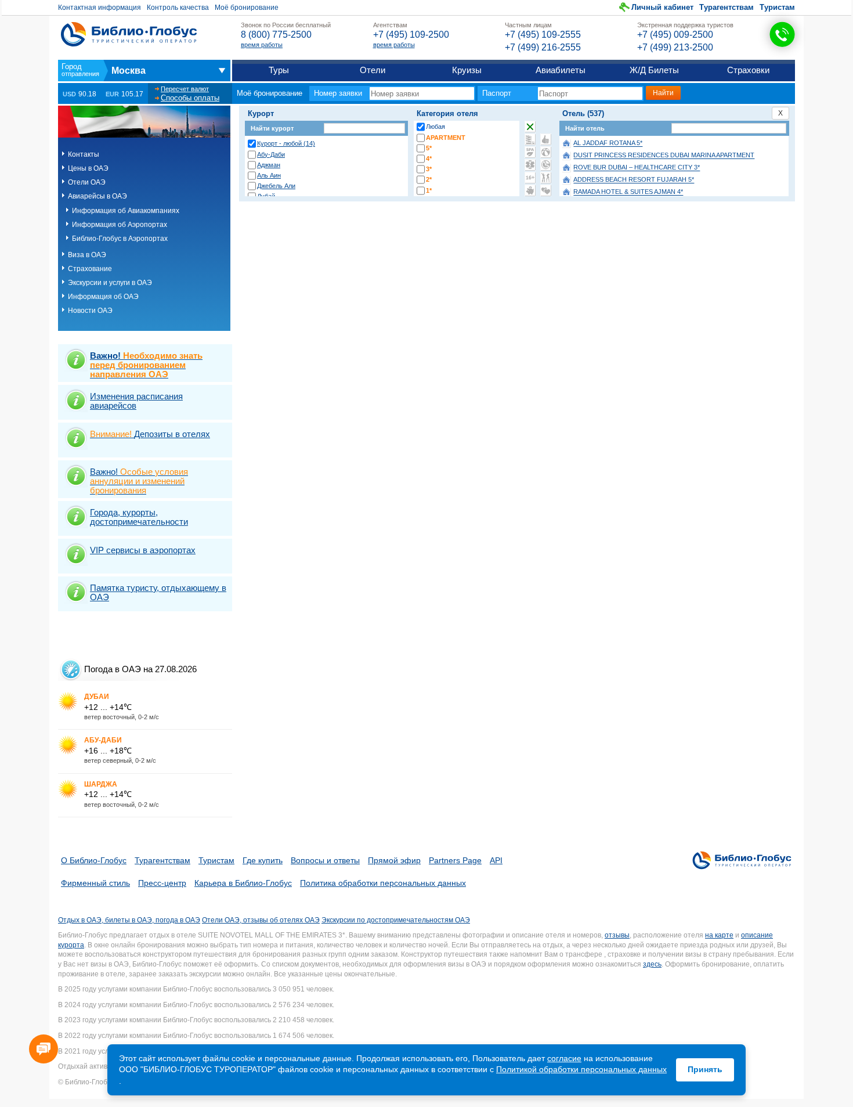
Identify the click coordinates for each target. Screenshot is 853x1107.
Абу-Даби (271, 154)
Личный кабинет (662, 7)
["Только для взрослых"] (530, 177)
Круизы (467, 70)
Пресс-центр (162, 883)
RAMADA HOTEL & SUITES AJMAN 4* (628, 192)
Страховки (748, 70)
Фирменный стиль (95, 883)
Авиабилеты (560, 70)
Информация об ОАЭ (103, 297)
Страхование (90, 269)
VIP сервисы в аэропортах (143, 550)
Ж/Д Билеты (654, 70)
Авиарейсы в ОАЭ (97, 196)
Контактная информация (99, 7)
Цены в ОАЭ (88, 168)
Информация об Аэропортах (119, 225)
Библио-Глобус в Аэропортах (120, 239)
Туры (279, 70)
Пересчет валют (185, 88)
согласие (564, 1058)
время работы (262, 44)
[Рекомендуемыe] (545, 139)
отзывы (617, 935)
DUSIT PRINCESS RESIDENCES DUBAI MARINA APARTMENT (663, 155)
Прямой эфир (394, 860)
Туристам (777, 7)
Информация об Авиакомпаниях (125, 211)
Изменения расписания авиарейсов (136, 400)
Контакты (83, 154)
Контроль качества (178, 7)
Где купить (263, 860)
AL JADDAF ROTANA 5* (607, 143)
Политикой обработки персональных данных (581, 1069)
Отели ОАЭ (87, 182)
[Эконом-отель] (530, 190)
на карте (719, 935)
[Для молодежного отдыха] (545, 177)
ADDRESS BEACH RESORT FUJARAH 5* (633, 179)
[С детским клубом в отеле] (545, 152)
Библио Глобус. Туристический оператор (129, 34)
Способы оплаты (190, 97)
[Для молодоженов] (545, 190)
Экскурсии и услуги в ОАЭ (110, 283)
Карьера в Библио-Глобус (243, 883)
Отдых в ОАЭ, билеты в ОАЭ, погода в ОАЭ (129, 920)
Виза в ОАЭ (87, 255)
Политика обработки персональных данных (383, 883)
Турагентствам (726, 7)
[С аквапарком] (530, 139)
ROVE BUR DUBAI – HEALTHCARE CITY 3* (636, 167)
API (496, 860)
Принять (705, 1069)
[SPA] (530, 152)
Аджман (268, 164)
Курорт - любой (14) (286, 143)
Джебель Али (276, 185)
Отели (372, 70)
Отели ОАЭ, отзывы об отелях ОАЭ (261, 920)
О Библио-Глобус (93, 860)
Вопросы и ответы (325, 860)
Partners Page (455, 860)
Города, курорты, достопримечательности (139, 517)
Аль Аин (269, 175)
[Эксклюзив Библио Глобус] (545, 165)
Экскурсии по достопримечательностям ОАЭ (395, 920)
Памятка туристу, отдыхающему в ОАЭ (158, 592)
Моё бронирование (247, 7)
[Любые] (530, 126)
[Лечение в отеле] (530, 165)
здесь (652, 964)
